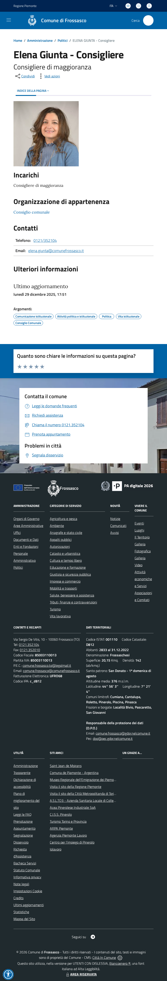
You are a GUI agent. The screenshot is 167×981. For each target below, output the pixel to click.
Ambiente (57, 525)
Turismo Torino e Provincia (68, 821)
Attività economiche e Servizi (143, 578)
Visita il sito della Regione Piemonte (75, 786)
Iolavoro (55, 849)
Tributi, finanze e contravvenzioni (73, 602)
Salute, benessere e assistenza (72, 595)
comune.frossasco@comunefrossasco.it (51, 670)
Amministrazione (40, 40)
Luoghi (139, 530)
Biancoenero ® (119, 963)
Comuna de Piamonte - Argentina (74, 772)
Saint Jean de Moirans (66, 765)
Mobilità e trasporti (63, 588)
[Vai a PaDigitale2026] (127, 485)
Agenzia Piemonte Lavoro (68, 835)
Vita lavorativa (60, 616)
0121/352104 (45, 240)
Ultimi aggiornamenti (28, 904)
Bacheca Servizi (24, 863)
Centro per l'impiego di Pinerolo (72, 842)
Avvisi (114, 532)
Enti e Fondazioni (25, 546)
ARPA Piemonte (61, 828)
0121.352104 (29, 644)
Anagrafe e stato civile (66, 532)
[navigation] (8, 20)
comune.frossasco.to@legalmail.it (47, 665)
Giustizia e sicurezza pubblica (70, 574)
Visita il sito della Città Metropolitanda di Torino (83, 793)
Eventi (139, 523)
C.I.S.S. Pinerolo (61, 814)
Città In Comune (104, 957)
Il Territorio (142, 537)
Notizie (115, 518)
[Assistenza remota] (120, 957)
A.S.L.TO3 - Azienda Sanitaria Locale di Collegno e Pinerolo (92, 800)
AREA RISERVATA (83, 974)
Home (17, 40)
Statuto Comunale (26, 870)
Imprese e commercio (65, 581)
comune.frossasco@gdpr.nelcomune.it (123, 733)
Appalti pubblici (61, 539)
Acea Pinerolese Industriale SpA (73, 807)
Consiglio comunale (31, 212)
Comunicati (118, 525)
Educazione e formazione (68, 567)
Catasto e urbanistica (65, 553)
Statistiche (21, 911)
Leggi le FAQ (22, 814)
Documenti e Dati (25, 539)
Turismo (55, 609)
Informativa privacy (27, 877)
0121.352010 (30, 649)
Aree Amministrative (28, 525)
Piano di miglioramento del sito (26, 800)
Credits (18, 898)
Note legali (21, 884)
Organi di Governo (26, 518)
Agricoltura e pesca (63, 518)
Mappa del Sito (24, 918)
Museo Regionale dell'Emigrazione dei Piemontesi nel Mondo (93, 779)
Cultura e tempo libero (66, 560)
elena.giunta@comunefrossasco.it (56, 251)
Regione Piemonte (25, 5)
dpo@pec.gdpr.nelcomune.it (113, 738)
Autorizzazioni (60, 546)
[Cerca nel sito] (148, 20)
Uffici (17, 532)
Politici (63, 40)
